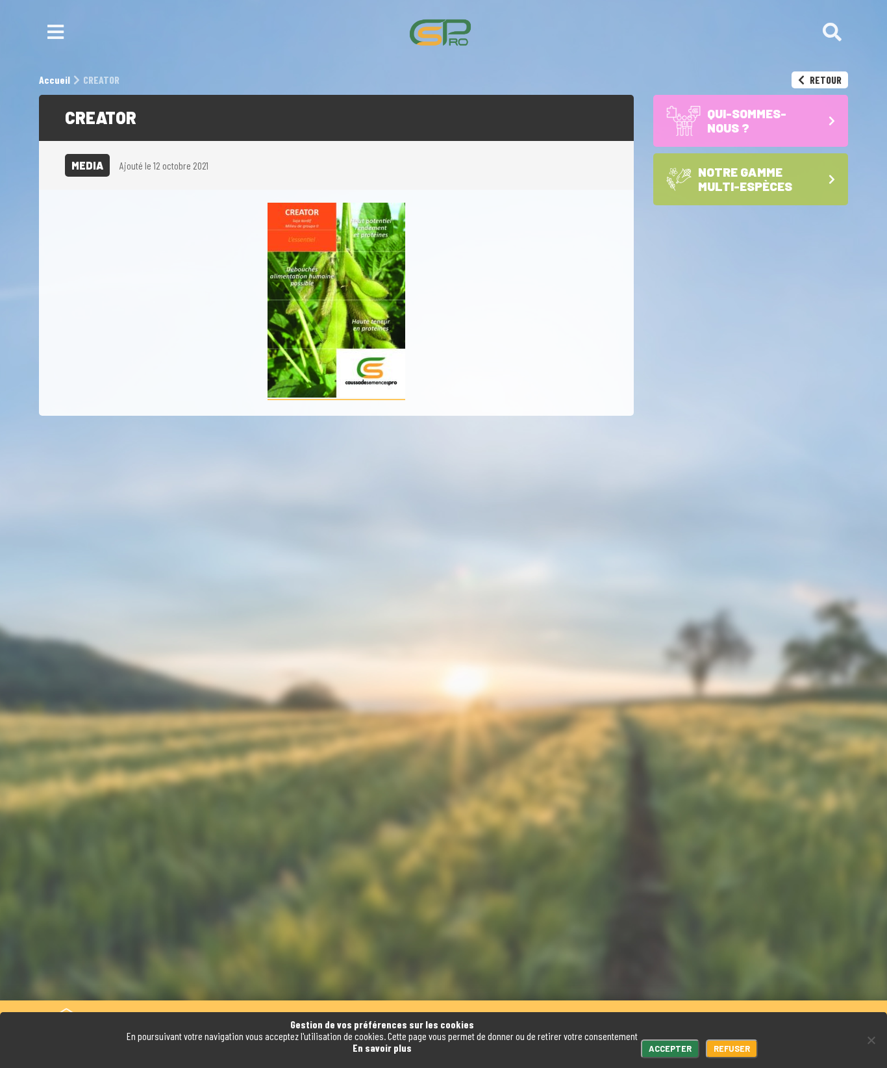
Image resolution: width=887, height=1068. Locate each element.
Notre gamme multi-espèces (727, 919)
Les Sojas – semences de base (733, 962)
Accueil (682, 888)
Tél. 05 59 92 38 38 (322, 888)
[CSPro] (440, 32)
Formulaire (421, 888)
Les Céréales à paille (709, 950)
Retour (825, 79)
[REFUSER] (870, 1040)
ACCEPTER (670, 1048)
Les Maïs (680, 938)
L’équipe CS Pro (698, 987)
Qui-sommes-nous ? (759, 888)
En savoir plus (382, 1047)
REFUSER (732, 1048)
